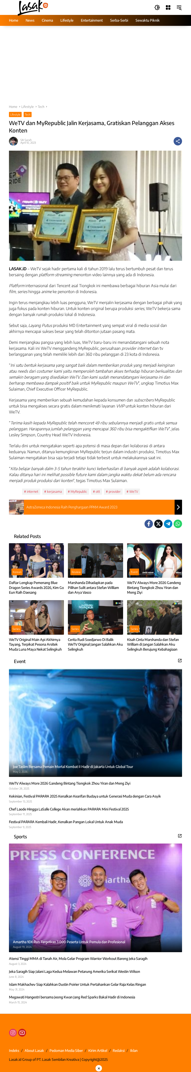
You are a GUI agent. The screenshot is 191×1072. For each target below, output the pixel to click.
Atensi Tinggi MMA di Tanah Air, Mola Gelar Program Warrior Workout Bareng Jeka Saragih (78, 958)
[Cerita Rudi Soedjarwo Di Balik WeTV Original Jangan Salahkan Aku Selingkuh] (95, 617)
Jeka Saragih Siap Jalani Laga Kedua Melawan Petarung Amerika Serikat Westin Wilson (74, 971)
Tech (27, 114)
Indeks (14, 1050)
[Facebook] (148, 524)
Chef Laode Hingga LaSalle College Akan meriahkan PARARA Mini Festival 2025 (69, 809)
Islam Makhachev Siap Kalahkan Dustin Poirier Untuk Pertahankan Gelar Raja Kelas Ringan (77, 984)
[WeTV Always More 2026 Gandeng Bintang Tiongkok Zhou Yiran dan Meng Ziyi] (154, 560)
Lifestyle (15, 114)
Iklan (134, 1050)
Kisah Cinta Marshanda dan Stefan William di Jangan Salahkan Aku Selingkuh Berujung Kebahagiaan (153, 644)
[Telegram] (168, 524)
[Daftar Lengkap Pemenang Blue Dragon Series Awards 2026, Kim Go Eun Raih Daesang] (36, 560)
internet (32, 491)
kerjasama (54, 491)
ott (98, 491)
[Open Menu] (168, 7)
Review (76, 572)
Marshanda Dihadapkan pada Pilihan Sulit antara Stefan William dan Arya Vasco (93, 587)
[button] (157, 7)
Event (134, 572)
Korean (17, 572)
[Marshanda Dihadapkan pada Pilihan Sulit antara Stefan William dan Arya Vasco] (95, 560)
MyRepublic (79, 491)
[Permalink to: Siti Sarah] (14, 141)
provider (115, 491)
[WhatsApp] (178, 524)
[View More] (180, 660)
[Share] (178, 141)
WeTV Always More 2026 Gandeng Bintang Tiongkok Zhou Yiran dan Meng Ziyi (154, 587)
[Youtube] (22, 1033)
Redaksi (119, 1050)
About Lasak (34, 1050)
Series (16, 628)
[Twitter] (158, 524)
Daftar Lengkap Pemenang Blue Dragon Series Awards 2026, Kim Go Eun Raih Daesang (36, 587)
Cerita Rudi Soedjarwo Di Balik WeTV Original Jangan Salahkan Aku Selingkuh (95, 644)
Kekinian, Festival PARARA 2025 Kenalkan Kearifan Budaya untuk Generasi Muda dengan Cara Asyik (85, 796)
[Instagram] (13, 1033)
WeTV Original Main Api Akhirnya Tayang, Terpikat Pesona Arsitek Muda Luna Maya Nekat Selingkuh (35, 644)
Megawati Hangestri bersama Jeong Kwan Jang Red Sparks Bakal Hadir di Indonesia (72, 997)
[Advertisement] (95, 67)
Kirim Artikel (97, 1050)
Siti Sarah (26, 139)
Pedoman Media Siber (66, 1050)
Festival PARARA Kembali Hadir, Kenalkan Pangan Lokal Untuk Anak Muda (66, 822)
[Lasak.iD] (32, 7)
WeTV (133, 491)
